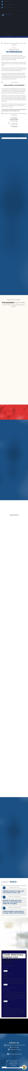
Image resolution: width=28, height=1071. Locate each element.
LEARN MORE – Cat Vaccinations (14, 658)
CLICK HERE (21, 452)
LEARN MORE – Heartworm (14, 615)
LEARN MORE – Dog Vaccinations (14, 660)
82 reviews (6, 968)
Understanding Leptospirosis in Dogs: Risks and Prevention (13, 912)
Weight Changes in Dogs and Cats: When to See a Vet (13, 891)
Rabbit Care (14, 518)
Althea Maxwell (7, 1004)
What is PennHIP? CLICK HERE (10, 789)
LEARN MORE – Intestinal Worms (14, 613)
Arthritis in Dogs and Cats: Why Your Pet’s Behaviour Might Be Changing (12, 902)
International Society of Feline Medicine (12, 443)
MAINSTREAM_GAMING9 (9, 987)
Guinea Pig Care (14, 515)
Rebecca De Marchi (8, 974)
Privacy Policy (13, 1058)
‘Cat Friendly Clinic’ (18, 446)
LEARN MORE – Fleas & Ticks (14, 610)
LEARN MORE (14, 591)
